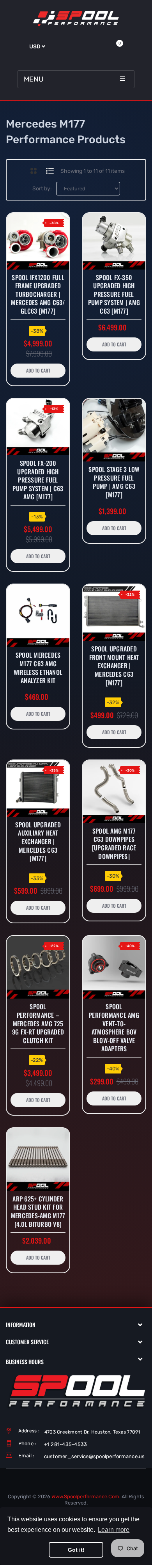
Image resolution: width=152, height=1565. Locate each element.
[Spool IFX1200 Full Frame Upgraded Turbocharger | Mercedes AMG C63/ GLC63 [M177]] (38, 241)
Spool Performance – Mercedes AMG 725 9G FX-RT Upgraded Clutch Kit (38, 1024)
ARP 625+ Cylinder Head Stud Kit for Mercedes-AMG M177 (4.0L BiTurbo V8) (38, 1211)
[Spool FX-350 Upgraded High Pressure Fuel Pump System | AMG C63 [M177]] (114, 241)
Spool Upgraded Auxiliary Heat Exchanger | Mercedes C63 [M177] (38, 842)
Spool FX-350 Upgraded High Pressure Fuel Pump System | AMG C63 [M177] (114, 294)
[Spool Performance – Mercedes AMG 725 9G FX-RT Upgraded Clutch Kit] (38, 967)
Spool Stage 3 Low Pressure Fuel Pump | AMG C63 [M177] (113, 482)
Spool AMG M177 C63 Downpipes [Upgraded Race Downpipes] (114, 844)
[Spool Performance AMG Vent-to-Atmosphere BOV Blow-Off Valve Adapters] (114, 967)
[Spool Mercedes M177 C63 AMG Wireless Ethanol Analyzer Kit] (38, 615)
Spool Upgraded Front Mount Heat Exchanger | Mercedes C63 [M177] (114, 666)
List (50, 170)
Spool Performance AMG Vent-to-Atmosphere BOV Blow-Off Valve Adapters (114, 1028)
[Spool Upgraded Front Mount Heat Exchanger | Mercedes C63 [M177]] (114, 612)
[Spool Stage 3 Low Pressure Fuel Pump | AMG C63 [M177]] (114, 430)
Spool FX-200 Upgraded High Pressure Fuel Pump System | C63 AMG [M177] (37, 480)
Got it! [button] (76, 1550)
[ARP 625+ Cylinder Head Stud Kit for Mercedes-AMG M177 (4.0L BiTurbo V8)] (38, 1159)
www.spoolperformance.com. (85, 1496)
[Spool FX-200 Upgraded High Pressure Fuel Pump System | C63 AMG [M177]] (38, 427)
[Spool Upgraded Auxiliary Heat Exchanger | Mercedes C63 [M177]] (38, 788)
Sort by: (42, 188)
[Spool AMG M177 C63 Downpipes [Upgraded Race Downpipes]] (114, 791)
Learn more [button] (113, 1529)
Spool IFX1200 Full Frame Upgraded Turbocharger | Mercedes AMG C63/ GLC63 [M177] (38, 294)
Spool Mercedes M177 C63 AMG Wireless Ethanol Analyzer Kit (38, 668)
